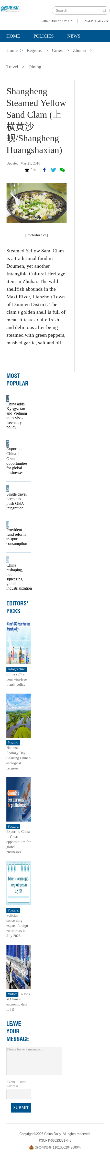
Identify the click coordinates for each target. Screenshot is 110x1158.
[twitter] (53, 169)
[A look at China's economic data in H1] (18, 967)
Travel (12, 66)
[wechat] (62, 169)
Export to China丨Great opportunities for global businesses (16, 461)
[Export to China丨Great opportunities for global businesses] (18, 799)
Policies (44, 36)
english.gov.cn (95, 21)
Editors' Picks (17, 607)
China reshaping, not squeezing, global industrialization (16, 576)
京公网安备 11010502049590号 (58, 1147)
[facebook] (44, 169)
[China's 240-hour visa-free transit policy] (18, 642)
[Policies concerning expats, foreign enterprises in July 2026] (18, 883)
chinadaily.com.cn (57, 21)
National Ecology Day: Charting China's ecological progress (18, 758)
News (73, 36)
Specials (17, 48)
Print (34, 170)
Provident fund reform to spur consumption (16, 537)
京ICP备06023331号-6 (55, 1140)
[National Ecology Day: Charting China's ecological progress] (18, 715)
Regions (81, 48)
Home (13, 36)
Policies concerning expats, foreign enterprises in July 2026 (17, 926)
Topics (49, 48)
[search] (104, 10)
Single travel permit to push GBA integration (16, 501)
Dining (34, 66)
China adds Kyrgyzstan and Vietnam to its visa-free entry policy (16, 415)
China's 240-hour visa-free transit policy (16, 679)
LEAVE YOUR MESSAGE (17, 1031)
